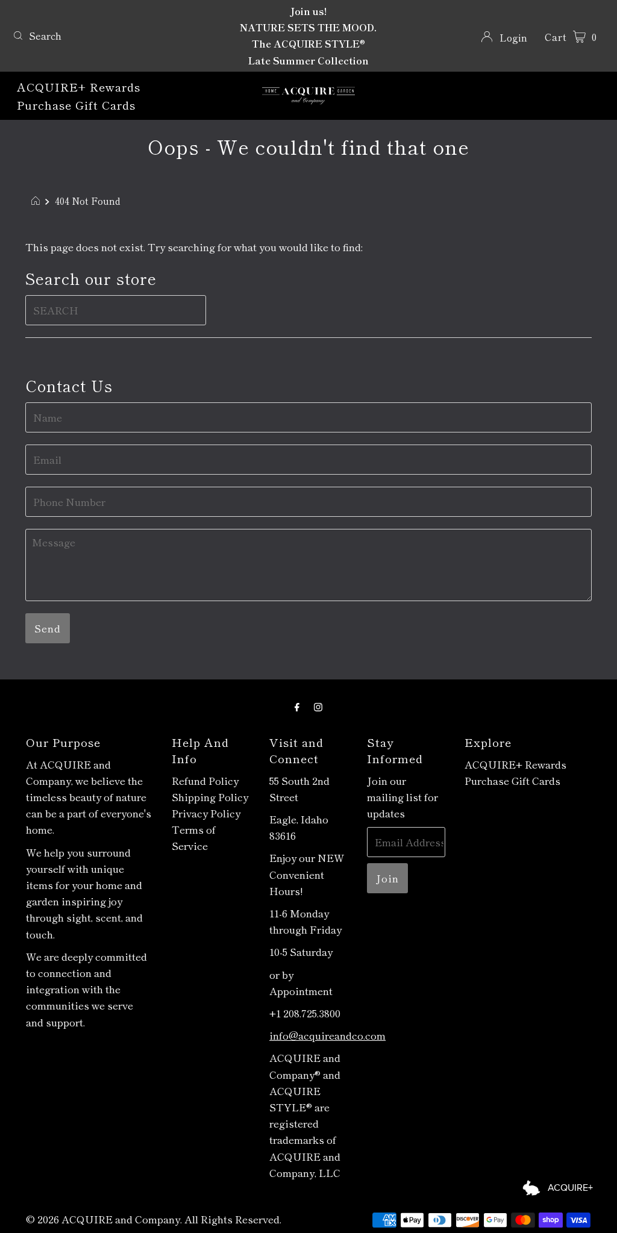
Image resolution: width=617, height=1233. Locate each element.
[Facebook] (297, 706)
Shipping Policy (210, 796)
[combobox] (105, 35)
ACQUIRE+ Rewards (78, 86)
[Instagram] (318, 706)
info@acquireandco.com (327, 1035)
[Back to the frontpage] (37, 200)
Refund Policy (205, 780)
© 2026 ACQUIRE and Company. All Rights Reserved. (153, 1218)
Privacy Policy (206, 812)
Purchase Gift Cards (76, 104)
